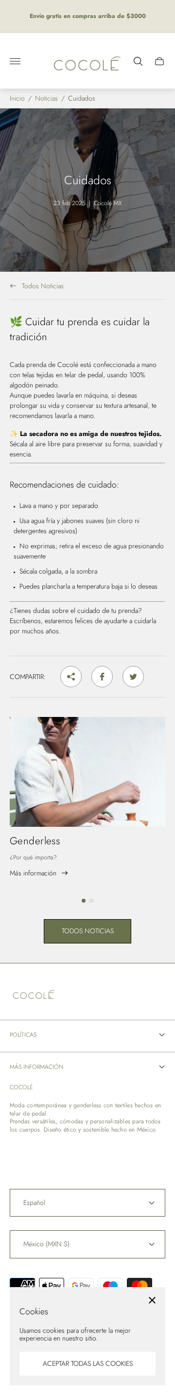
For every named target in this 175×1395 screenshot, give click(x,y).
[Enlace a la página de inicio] (34, 994)
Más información (36, 1067)
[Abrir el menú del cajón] (15, 61)
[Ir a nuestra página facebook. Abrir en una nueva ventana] (20, 1153)
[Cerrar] (152, 1300)
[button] (84, 901)
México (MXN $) (46, 1244)
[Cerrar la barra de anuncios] (160, 16)
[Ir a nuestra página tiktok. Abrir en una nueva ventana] (73, 1153)
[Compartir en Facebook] (102, 676)
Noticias (46, 98)
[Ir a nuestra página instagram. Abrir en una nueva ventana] (46, 1153)
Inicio (17, 98)
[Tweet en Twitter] (133, 676)
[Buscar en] (138, 61)
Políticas (23, 1034)
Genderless (35, 841)
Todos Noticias (43, 285)
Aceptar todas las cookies (88, 1363)
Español (34, 1202)
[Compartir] (71, 676)
